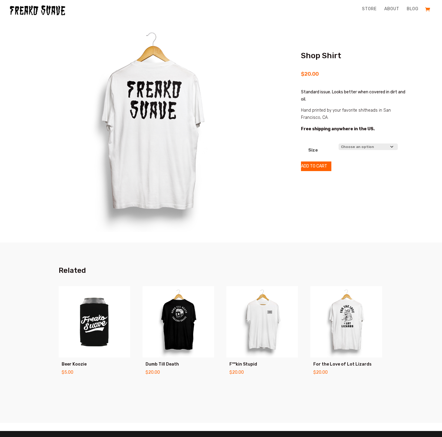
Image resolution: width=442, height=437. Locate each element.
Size (313, 150)
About (391, 9)
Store (369, 9)
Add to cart (314, 166)
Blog (413, 9)
